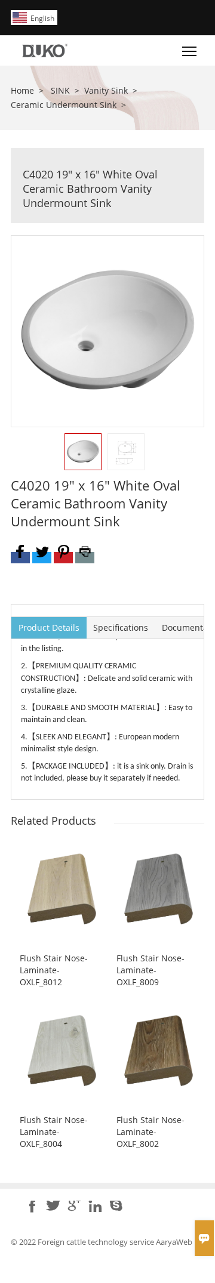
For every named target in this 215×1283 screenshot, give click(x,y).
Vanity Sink (106, 90)
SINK (60, 90)
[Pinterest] (63, 557)
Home (22, 90)
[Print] (84, 557)
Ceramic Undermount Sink (63, 104)
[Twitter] (41, 557)
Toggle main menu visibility (189, 50)
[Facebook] (20, 557)
